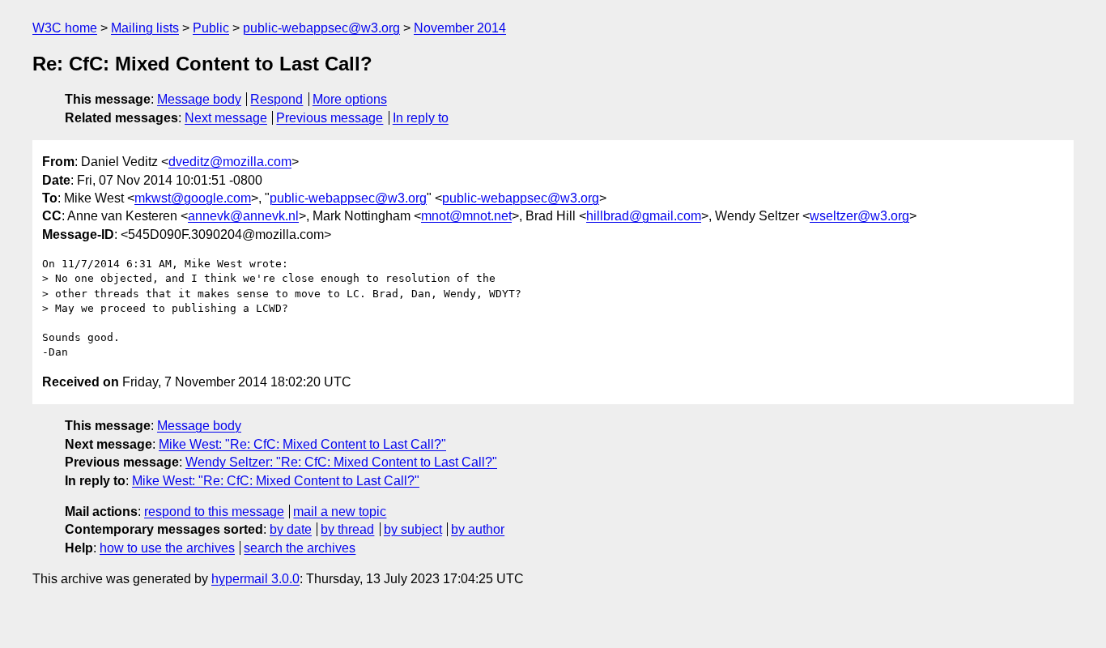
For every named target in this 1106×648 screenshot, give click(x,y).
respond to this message (214, 511)
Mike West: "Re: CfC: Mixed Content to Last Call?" (302, 444)
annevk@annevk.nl (243, 216)
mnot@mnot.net (466, 216)
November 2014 (460, 28)
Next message (226, 118)
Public (211, 28)
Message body (199, 99)
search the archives (299, 548)
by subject (413, 529)
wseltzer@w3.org (859, 216)
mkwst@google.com (192, 198)
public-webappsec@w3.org (321, 28)
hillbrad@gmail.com (643, 216)
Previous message (329, 118)
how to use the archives (167, 548)
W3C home (64, 28)
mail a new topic (339, 511)
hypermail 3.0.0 (255, 579)
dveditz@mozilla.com (229, 161)
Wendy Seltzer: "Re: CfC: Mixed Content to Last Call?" (341, 462)
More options (350, 99)
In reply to (421, 118)
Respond (276, 99)
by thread (347, 529)
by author (477, 529)
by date (291, 529)
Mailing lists (145, 28)
